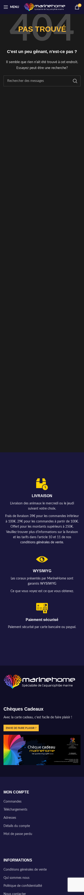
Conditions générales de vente (25, 869)
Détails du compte (17, 826)
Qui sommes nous (16, 878)
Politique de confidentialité (23, 885)
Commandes (12, 801)
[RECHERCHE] (75, 81)
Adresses (10, 817)
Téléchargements (15, 809)
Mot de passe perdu (18, 834)
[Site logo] (45, 7)
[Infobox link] (42, 511)
